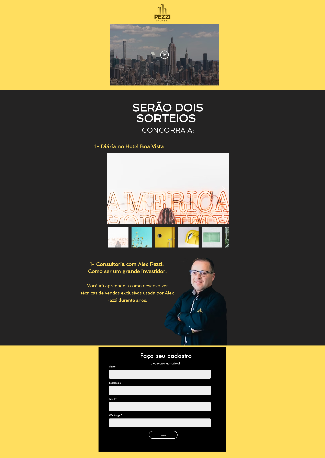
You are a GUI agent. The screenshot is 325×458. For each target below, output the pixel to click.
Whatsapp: (114, 415)
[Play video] (164, 55)
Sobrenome (115, 383)
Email (112, 399)
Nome (112, 366)
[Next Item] (223, 188)
